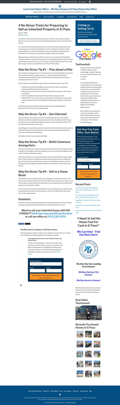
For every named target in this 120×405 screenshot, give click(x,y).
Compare (60, 17)
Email (48, 268)
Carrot (74, 402)
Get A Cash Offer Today (70, 1)
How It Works (48, 17)
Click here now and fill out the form (52, 213)
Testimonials (72, 17)
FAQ (81, 17)
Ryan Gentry (24, 35)
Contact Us (90, 17)
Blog (90, 391)
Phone (32, 268)
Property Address (36, 261)
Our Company (82, 1)
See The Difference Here (88, 41)
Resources (76, 391)
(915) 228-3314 (56, 216)
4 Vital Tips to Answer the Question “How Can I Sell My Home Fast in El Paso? (87, 190)
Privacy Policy (84, 391)
